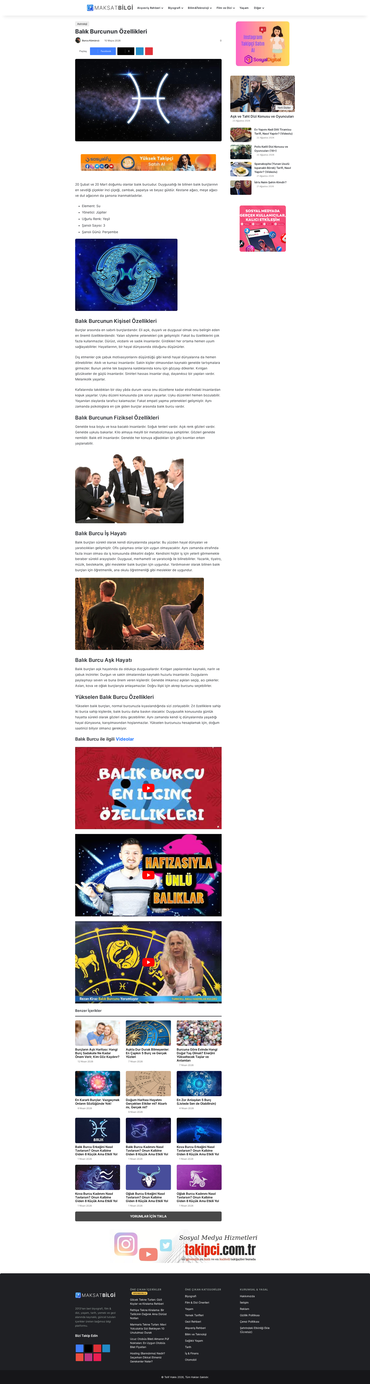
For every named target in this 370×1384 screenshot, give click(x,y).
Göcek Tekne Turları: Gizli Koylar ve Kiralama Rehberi (147, 1301)
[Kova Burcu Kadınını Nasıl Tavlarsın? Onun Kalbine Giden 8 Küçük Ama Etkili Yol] (97, 1177)
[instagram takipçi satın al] (185, 1246)
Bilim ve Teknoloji (195, 1334)
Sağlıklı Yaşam (194, 1340)
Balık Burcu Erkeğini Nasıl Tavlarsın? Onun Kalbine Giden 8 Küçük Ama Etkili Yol (96, 1150)
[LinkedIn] (140, 51)
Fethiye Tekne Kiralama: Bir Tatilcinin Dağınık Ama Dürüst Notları (148, 1314)
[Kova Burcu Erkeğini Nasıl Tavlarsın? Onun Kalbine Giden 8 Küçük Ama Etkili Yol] (199, 1130)
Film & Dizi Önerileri (197, 1302)
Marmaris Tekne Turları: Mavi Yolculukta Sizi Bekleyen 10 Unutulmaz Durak (148, 1328)
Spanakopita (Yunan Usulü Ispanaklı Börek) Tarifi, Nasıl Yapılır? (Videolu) (272, 167)
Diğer (257, 7)
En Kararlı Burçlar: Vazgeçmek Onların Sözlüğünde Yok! (97, 1101)
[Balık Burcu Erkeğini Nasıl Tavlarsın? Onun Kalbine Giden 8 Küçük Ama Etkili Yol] (97, 1130)
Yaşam (244, 7)
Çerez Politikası (249, 1321)
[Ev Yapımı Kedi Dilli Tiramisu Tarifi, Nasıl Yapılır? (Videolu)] (240, 135)
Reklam (244, 1308)
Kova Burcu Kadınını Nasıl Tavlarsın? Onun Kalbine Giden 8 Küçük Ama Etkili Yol (96, 1197)
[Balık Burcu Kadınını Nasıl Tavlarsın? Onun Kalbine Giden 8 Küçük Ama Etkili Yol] (148, 1130)
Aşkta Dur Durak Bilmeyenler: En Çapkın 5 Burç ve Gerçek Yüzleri (147, 1053)
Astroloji (82, 23)
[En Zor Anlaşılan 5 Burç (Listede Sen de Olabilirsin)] (199, 1083)
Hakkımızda (247, 1296)
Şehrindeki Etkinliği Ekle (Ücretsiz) (255, 1330)
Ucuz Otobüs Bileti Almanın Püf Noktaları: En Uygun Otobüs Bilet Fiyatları (149, 1343)
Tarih (188, 1347)
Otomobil (190, 1359)
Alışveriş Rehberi (149, 7)
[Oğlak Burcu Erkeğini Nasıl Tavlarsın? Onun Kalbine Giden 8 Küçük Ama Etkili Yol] (148, 1177)
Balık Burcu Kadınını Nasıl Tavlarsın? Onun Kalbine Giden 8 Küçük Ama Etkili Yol (147, 1150)
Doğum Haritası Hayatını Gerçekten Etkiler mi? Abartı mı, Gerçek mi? (146, 1103)
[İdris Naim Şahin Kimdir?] (240, 187)
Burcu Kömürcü (90, 40)
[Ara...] (270, 8)
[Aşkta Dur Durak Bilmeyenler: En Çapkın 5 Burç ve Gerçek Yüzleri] (148, 1033)
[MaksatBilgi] (111, 8)
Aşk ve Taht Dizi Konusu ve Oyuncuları (262, 116)
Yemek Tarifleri (194, 1315)
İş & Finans (191, 1353)
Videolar (125, 739)
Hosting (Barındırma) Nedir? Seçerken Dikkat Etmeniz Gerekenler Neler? (147, 1357)
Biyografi (174, 7)
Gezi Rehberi (193, 1321)
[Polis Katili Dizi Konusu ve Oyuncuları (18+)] (240, 152)
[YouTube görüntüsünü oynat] (148, 788)
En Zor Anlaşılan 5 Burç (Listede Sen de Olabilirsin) (196, 1101)
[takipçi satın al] (148, 162)
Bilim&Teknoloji (198, 7)
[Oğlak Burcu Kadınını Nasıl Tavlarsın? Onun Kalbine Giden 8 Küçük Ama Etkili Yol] (199, 1177)
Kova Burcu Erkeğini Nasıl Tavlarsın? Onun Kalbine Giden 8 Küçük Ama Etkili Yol (198, 1150)
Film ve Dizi (224, 7)
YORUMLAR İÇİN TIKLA (148, 1216)
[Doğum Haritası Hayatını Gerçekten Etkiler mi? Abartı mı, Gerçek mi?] (148, 1083)
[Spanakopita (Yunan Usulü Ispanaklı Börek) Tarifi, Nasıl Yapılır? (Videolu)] (240, 169)
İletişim (244, 1302)
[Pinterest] (149, 51)
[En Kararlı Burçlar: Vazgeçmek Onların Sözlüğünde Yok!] (97, 1083)
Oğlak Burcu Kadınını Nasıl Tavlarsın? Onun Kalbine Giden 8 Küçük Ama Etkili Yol (198, 1197)
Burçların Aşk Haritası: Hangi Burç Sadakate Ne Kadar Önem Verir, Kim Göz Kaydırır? (97, 1053)
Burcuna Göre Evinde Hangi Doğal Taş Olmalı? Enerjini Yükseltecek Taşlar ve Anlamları (197, 1054)
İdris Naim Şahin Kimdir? (270, 182)
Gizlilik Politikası (250, 1315)
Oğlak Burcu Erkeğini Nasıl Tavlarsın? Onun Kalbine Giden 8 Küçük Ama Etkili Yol (147, 1197)
